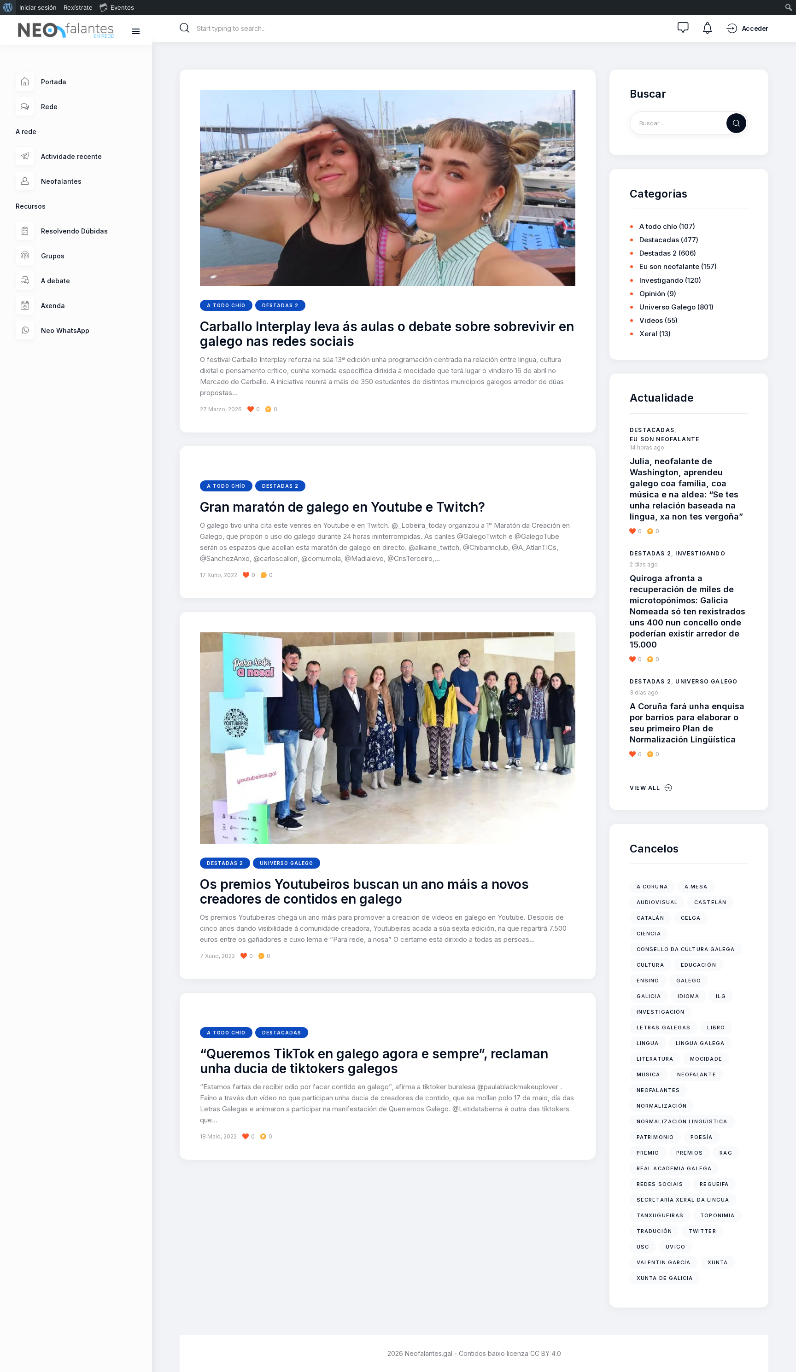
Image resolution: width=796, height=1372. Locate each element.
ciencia (649, 933)
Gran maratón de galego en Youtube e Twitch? (342, 507)
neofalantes (658, 1090)
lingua (648, 1043)
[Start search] (185, 28)
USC (643, 1247)
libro (716, 1027)
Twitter (702, 1231)
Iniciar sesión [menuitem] (38, 7)
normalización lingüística (682, 1121)
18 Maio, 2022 (218, 1136)
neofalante (696, 1074)
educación (698, 965)
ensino (648, 980)
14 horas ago (647, 447)
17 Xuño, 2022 (218, 575)
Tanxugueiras (660, 1215)
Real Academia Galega (674, 1168)
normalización (662, 1106)
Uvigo (675, 1247)
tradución (654, 1231)
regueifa (714, 1184)
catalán (650, 918)
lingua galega (700, 1043)
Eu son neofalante (669, 266)
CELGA (691, 918)
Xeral (648, 333)
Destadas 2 (280, 305)
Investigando (661, 280)
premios (689, 1153)
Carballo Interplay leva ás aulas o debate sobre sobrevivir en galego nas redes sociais (387, 334)
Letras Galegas (664, 1027)
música (649, 1074)
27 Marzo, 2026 (221, 409)
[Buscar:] (689, 122)
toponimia (717, 1215)
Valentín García (664, 1262)
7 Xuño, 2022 (217, 955)
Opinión (652, 293)
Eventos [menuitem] (122, 7)
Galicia (649, 996)
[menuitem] (8, 7)
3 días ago (644, 692)
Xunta (718, 1262)
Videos (651, 320)
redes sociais (660, 1184)
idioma (689, 996)
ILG (721, 996)
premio (648, 1153)
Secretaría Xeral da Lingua (683, 1200)
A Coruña (652, 886)
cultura (650, 965)
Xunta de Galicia (665, 1278)
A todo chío (226, 305)
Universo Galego (286, 863)
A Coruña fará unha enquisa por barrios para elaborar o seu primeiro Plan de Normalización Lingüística (687, 722)
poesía (702, 1137)
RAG (726, 1153)
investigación (661, 1012)
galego (689, 980)
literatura (655, 1059)
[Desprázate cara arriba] (782, 1347)
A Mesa (696, 886)
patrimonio (655, 1137)
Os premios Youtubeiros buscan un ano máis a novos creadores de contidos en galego (364, 892)
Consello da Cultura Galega (686, 949)
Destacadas (281, 1032)
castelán (710, 902)
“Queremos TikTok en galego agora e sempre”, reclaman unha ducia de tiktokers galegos (374, 1061)
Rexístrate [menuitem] (78, 7)
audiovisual (657, 902)
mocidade (706, 1059)
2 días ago (644, 564)
